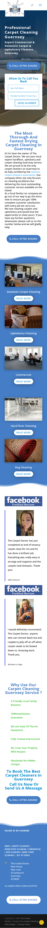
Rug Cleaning (13, 852)
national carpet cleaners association (22, 173)
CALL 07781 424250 (24, 66)
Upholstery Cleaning (16, 849)
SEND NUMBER (27, 103)
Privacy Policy (24, 924)
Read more (23, 298)
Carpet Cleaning (20, 846)
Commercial (35, 849)
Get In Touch (23, 855)
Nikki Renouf (14, 580)
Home (8, 846)
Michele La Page (15, 664)
